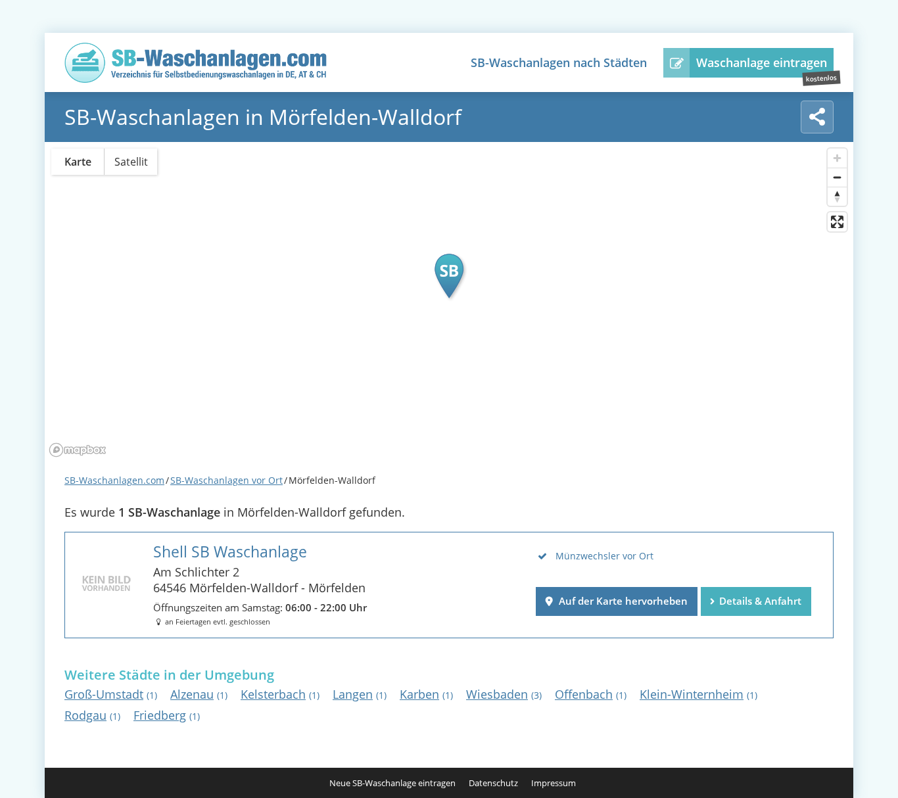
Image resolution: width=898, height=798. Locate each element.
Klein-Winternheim (698, 694)
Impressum (553, 783)
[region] (449, 301)
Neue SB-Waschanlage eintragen (392, 783)
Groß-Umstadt (110, 694)
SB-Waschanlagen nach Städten (559, 62)
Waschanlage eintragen (761, 62)
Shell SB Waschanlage (230, 552)
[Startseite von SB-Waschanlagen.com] (195, 79)
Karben (426, 694)
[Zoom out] (837, 177)
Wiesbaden (504, 694)
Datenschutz (493, 783)
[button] (449, 276)
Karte (77, 161)
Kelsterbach (280, 694)
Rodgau (92, 715)
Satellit (131, 161)
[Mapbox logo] (77, 450)
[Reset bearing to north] (837, 196)
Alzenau (198, 694)
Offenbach (590, 694)
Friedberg (166, 715)
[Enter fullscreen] (837, 221)
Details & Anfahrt (760, 600)
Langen (360, 694)
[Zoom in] (837, 158)
